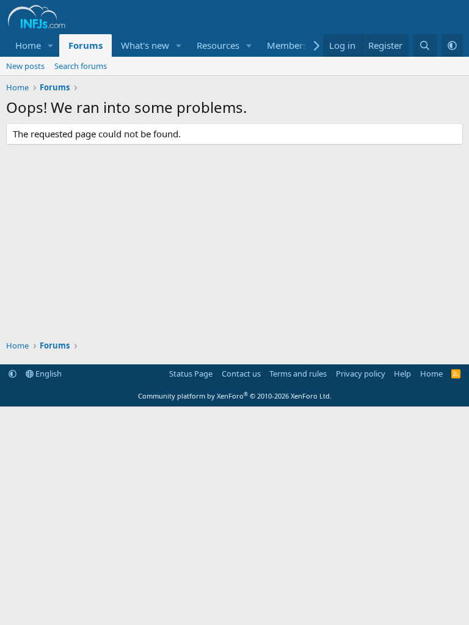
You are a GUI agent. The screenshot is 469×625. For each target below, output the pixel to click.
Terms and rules (298, 373)
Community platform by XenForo (235, 395)
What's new (145, 45)
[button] (50, 45)
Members (287, 45)
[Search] (425, 45)
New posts (25, 65)
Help (402, 373)
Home (28, 45)
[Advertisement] (234, 242)
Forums (85, 45)
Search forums (80, 65)
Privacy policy (360, 373)
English (48, 373)
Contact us (241, 373)
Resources (218, 45)
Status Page (191, 373)
